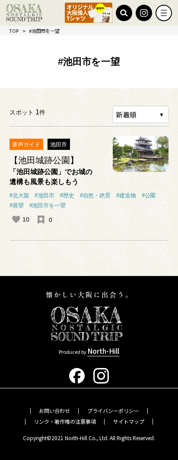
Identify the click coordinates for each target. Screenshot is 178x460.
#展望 (17, 206)
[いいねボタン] (16, 219)
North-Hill (103, 351)
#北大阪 (19, 196)
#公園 (149, 196)
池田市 (58, 144)
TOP (14, 30)
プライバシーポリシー (113, 410)
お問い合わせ (54, 410)
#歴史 (67, 196)
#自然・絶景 (95, 196)
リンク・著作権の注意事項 (65, 421)
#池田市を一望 (47, 206)
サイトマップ (128, 421)
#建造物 (126, 196)
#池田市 (44, 196)
